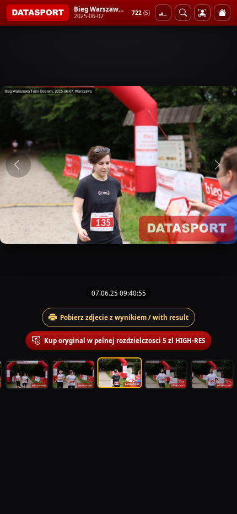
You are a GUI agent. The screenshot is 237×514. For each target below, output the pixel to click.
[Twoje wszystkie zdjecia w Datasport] (202, 12)
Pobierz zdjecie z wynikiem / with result (124, 317)
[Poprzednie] (18, 165)
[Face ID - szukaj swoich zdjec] (183, 12)
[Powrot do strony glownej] (222, 12)
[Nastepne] (218, 165)
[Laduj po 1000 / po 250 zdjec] (163, 12)
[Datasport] (38, 12)
